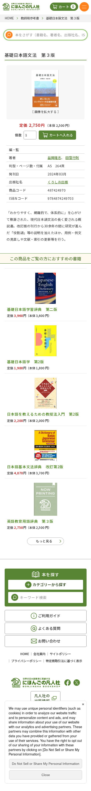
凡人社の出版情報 (42, 698)
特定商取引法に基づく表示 (64, 661)
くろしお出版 (58, 181)
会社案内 (39, 654)
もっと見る (44, 541)
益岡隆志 (54, 157)
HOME (24, 654)
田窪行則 (72, 157)
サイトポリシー (60, 654)
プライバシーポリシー (26, 661)
